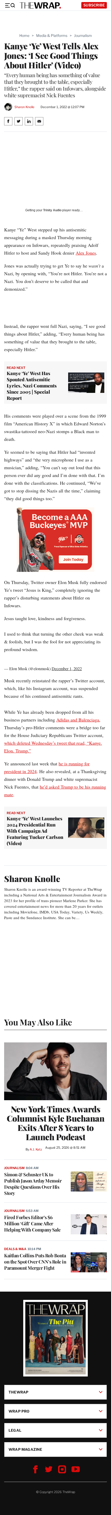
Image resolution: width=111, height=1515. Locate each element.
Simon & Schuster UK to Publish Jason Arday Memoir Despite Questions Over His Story (32, 1183)
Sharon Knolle (24, 107)
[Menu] (9, 5)
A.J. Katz (36, 1149)
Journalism (83, 35)
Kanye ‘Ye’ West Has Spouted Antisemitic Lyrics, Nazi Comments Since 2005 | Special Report (32, 385)
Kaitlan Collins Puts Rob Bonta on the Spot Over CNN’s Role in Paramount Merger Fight (35, 1261)
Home (24, 35)
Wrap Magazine (25, 1449)
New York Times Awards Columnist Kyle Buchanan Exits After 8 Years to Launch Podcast (56, 1122)
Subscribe (94, 5)
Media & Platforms (51, 35)
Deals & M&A (15, 1249)
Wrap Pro (19, 1411)
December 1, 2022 (67, 668)
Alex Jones (86, 253)
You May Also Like (38, 1021)
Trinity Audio (52, 210)
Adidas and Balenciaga (77, 720)
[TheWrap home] (40, 5)
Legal (15, 1430)
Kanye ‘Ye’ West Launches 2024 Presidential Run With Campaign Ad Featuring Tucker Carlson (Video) (35, 830)
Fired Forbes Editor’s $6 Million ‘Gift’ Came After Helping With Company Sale (32, 1223)
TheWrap (18, 1392)
